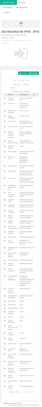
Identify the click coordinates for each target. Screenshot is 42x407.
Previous (11, 392)
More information (6, 40)
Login (7, 12)
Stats (32, 40)
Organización (23, 94)
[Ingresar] (21, 53)
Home (23, 2)
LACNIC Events (8, 2)
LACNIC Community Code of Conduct (18, 405)
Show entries (21, 84)
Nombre (10, 94)
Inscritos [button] (24, 73)
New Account (23, 7)
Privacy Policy (35, 405)
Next (31, 392)
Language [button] (8, 7)
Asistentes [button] (34, 73)
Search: (12, 88)
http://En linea (5, 43)
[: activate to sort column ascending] (5, 94)
